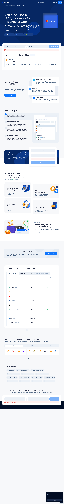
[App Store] (9, 34)
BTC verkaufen (10, 95)
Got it (55, 500)
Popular (14, 345)
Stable (32, 345)
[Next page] (39, 330)
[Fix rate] (26, 45)
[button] (18, 116)
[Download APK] (29, 34)
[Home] (5, 2)
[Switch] (26, 47)
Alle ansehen (37, 358)
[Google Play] (19, 34)
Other (50, 345)
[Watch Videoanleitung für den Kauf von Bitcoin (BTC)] (17, 227)
